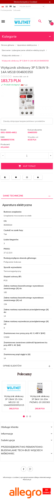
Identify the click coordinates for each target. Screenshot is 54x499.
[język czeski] (14, 6)
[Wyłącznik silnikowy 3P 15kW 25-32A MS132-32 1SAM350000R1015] (14, 388)
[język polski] (3, 6)
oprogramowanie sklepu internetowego (35, 477)
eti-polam (5, 147)
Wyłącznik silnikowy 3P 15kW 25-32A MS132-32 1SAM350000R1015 (14, 399)
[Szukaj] (40, 22)
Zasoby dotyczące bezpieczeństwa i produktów (24, 121)
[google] (30, 469)
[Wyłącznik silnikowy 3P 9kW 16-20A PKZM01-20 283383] (39, 387)
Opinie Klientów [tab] (12, 365)
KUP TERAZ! (29, 166)
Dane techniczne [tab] (13, 195)
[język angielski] (7, 6)
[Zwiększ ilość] (50, 155)
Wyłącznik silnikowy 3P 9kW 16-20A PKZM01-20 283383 (39, 399)
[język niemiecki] (10, 6)
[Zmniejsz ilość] (3, 155)
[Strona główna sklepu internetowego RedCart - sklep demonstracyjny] (22, 22)
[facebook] (23, 469)
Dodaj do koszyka (14, 408)
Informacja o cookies (11, 477)
